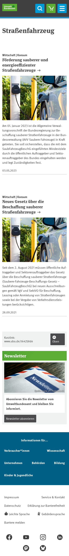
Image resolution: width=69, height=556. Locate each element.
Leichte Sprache (19, 514)
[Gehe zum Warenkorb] (51, 8)
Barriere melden (14, 522)
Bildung (59, 463)
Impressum (11, 497)
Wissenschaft (56, 450)
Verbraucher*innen (17, 450)
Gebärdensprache (53, 514)
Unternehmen (13, 463)
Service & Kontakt (53, 497)
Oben (55, 341)
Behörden (38, 463)
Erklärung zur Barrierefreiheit (46, 505)
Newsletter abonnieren (20, 418)
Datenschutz (12, 505)
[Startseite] (9, 7)
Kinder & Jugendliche (18, 475)
